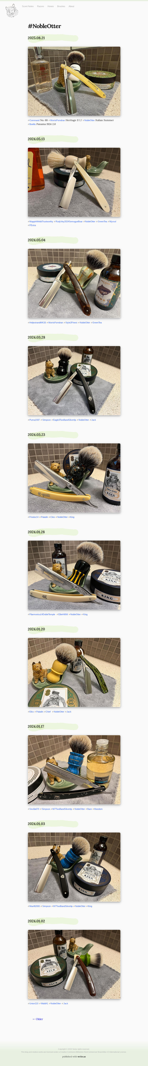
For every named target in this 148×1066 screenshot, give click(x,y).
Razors (40, 6)
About (71, 6)
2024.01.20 (36, 629)
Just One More (12, 6)
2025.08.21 (36, 38)
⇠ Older (38, 1019)
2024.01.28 (36, 532)
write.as (82, 1056)
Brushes (61, 6)
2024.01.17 (36, 726)
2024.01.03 (36, 824)
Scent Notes (28, 6)
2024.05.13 (36, 139)
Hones (51, 6)
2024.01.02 (36, 921)
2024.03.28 (36, 337)
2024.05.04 (36, 240)
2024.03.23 (36, 434)
